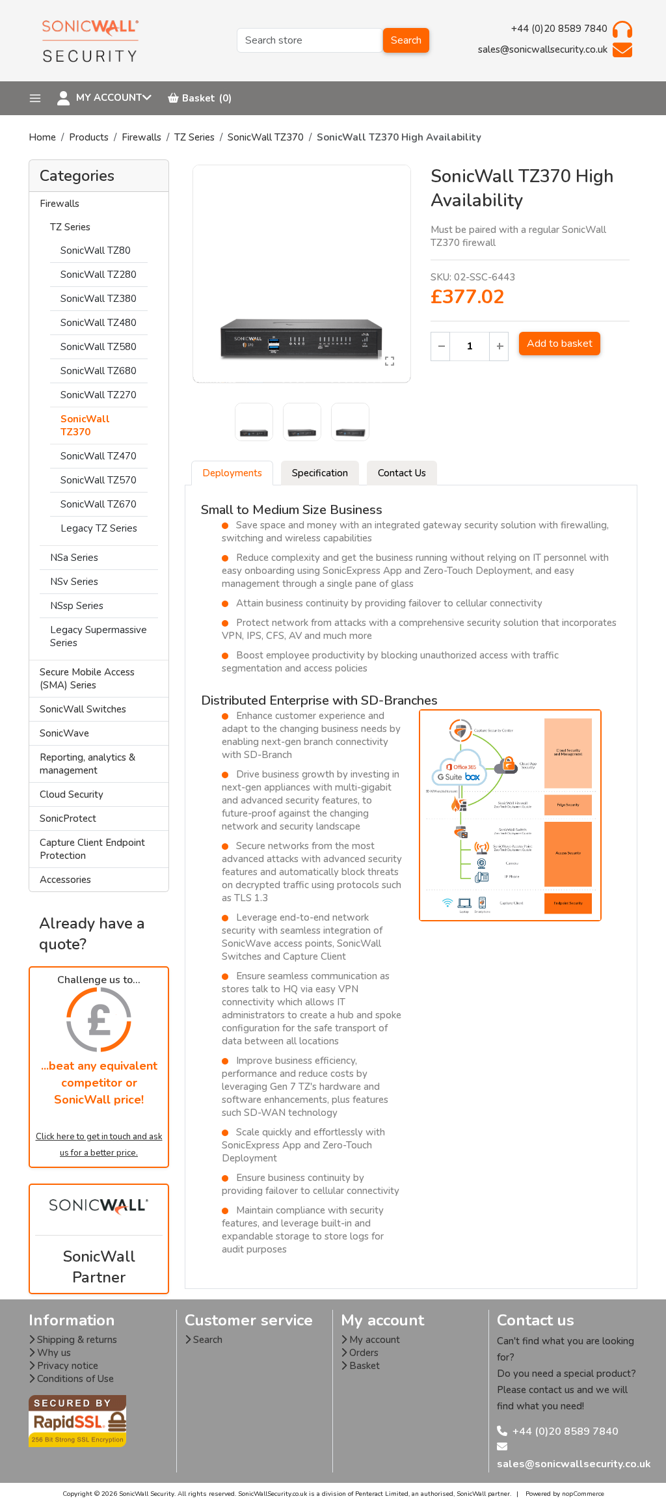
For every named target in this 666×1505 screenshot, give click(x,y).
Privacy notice (66, 1365)
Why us (52, 1352)
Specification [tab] (320, 473)
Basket (363, 1365)
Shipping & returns (75, 1339)
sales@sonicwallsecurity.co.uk (574, 1464)
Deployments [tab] (232, 473)
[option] (301, 274)
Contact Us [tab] (402, 473)
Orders (363, 1352)
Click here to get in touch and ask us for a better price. (99, 1145)
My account (373, 1339)
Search (406, 40)
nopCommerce (583, 1493)
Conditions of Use (74, 1378)
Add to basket (560, 343)
